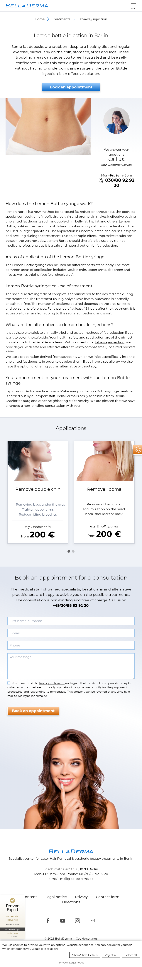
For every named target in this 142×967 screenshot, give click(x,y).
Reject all (111, 955)
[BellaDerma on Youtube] (63, 920)
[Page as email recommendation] (93, 920)
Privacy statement (52, 683)
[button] (132, 5)
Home (40, 19)
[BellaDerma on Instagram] (78, 920)
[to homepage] (27, 5)
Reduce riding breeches (38, 514)
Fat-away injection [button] (92, 19)
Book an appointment (71, 87)
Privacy (81, 897)
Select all (131, 955)
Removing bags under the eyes (40, 504)
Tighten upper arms (38, 509)
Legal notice (56, 897)
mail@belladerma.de (77, 879)
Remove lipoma (104, 489)
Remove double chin (37, 489)
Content (30, 897)
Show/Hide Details (84, 955)
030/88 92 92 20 (119, 182)
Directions (71, 902)
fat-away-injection (109, 342)
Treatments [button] (61, 19)
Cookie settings (86, 938)
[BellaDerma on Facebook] (49, 920)
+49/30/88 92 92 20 (71, 605)
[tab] (68, 551)
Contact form (107, 897)
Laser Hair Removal (56, 858)
